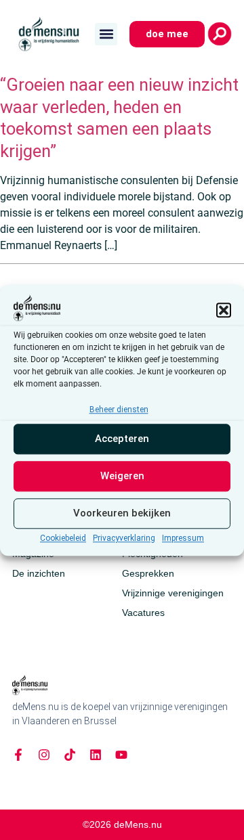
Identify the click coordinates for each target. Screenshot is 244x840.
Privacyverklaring (124, 538)
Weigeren (122, 476)
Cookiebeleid (63, 538)
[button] (223, 310)
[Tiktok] (70, 755)
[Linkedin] (95, 755)
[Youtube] (121, 755)
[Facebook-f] (18, 755)
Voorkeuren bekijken (122, 514)
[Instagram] (44, 755)
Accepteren (122, 439)
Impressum (183, 538)
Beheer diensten (118, 409)
